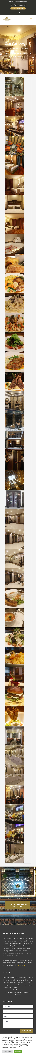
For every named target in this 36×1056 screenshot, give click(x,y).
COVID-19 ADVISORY (18, 8)
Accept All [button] (18, 1051)
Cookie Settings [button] (8, 1051)
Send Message (26, 1030)
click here (24, 3)
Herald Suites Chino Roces (22, 953)
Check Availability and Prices (19, 906)
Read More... (22, 965)
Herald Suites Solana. (12, 956)
